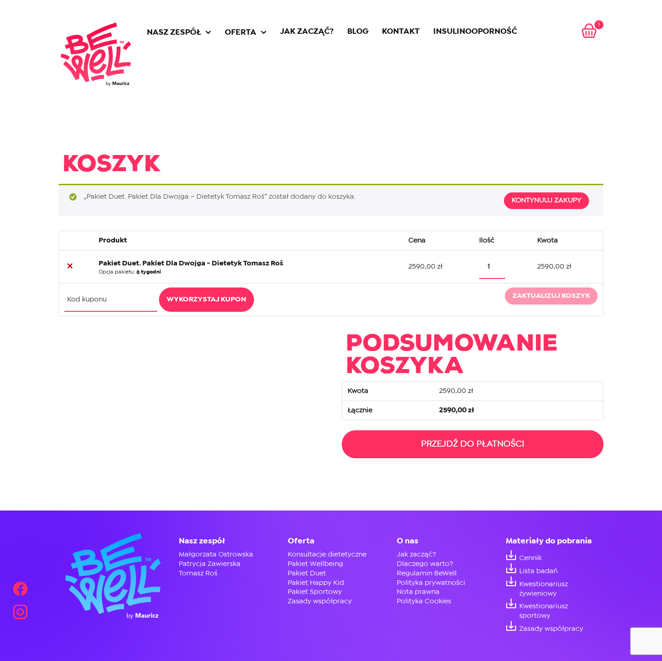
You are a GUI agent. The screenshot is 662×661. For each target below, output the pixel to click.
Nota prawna (418, 592)
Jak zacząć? (307, 31)
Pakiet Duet (307, 573)
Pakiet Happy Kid (316, 583)
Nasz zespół (174, 32)
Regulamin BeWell (427, 573)
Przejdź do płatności (472, 444)
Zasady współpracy (320, 601)
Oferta (240, 32)
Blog (357, 31)
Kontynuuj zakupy (546, 200)
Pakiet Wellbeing (315, 564)
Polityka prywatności (431, 583)
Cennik (530, 558)
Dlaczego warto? (425, 564)
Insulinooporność (475, 31)
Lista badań (538, 571)
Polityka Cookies (424, 601)
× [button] (70, 266)
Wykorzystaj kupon (206, 299)
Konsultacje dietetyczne (327, 554)
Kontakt (401, 31)
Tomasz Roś (198, 573)
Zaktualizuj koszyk (551, 296)
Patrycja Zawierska (209, 564)
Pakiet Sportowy (315, 592)
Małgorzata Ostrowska (216, 554)
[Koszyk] (588, 31)
